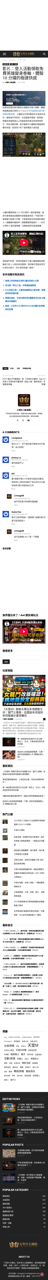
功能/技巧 (33, 1041)
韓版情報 (19, 1071)
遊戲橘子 (28, 1067)
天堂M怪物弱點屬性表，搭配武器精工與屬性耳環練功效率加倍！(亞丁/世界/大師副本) (29, 873)
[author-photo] (24, 406)
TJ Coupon (8, 1041)
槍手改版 (30, 1054)
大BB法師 (7, 983)
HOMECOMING (27, 1037)
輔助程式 (15, 1067)
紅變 (18, 368)
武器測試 (38, 1054)
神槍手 (27, 1059)
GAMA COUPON (14, 1037)
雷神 (10, 1071)
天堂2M (23, 1046)
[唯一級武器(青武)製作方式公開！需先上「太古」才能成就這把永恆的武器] (9, 742)
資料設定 (7, 1067)
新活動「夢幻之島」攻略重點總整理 (20, 285)
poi (13, 473)
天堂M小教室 (9, 1050)
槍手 (23, 1054)
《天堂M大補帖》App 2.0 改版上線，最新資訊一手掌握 (34, 381)
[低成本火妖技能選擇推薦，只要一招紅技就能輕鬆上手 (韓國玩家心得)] (9, 754)
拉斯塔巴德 (32, 1050)
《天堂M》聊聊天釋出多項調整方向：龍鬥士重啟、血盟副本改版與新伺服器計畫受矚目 (23, 712)
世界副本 (17, 1041)
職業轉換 (35, 1063)
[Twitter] (24, 420)
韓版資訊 (30, 1071)
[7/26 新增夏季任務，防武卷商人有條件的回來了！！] (9, 1165)
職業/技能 (26, 1063)
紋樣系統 (17, 1063)
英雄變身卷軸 (27, 368)
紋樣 (10, 1063)
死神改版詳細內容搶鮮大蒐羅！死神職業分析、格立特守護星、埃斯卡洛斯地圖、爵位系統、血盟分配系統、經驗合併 (23, 1011)
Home (5, 60)
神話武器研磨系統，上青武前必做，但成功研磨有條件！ (23, 780)
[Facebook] (19, 420)
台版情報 (9, 1045)
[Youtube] (29, 420)
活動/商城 (9, 1058)
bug (5, 1037)
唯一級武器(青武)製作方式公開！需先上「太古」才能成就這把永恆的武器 (30, 741)
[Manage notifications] (42, 1274)
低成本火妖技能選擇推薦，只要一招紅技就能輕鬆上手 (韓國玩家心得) (30, 754)
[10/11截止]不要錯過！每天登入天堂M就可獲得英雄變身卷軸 (13, 381)
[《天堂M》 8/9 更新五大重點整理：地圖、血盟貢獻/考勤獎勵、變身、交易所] (9, 1178)
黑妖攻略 (20, 1076)
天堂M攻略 (21, 1050)
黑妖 (13, 1076)
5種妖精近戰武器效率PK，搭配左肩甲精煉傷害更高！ (24, 796)
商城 (17, 1046)
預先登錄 (7, 1076)
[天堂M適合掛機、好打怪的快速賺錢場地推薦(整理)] (9, 1153)
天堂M (12, 368)
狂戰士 (20, 1058)
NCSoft (37, 1037)
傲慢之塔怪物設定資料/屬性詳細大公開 (22, 281)
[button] (4, 54)
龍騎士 (6, 1080)
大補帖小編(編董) (10, 82)
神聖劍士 (35, 1058)
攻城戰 (6, 1054)
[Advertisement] (24, 25)
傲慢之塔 (25, 1041)
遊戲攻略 (12, 60)
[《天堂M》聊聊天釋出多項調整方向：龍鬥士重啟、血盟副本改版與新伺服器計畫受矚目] (24, 690)
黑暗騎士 (36, 1075)
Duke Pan (16, 512)
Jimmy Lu (16, 458)
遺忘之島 (36, 1067)
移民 (5, 1063)
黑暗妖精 (27, 1076)
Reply (13, 450)
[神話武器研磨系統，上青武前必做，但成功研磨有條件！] (9, 1120)
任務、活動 (22, 60)
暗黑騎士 (14, 1054)
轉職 (21, 1067)
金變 (5, 1072)
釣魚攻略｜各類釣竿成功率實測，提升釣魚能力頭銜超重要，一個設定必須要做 (29, 841)
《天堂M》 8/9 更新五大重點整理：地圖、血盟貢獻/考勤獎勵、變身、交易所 (31, 1177)
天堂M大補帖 (19, 830)
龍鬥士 (13, 1080)
